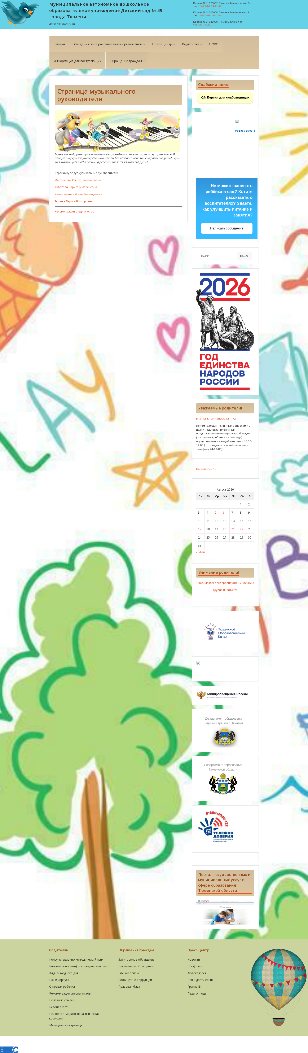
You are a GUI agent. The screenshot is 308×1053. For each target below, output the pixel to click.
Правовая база (129, 986)
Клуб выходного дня (63, 973)
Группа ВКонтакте (225, 590)
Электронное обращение (136, 959)
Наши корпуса (59, 980)
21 (233, 529)
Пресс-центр (162, 44)
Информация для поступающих (77, 61)
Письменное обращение (135, 966)
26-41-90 (204, 15)
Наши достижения (201, 980)
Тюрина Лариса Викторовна (74, 201)
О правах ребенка (62, 986)
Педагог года (197, 993)
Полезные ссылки (61, 1000)
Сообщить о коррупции (135, 980)
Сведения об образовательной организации (108, 44)
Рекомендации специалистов (74, 211)
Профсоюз (195, 966)
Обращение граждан (126, 61)
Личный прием (128, 973)
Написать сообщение (226, 228)
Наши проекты (206, 469)
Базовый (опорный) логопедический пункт (79, 966)
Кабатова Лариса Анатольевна (76, 187)
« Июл (200, 552)
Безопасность (59, 1007)
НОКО (214, 44)
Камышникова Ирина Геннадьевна (78, 194)
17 (199, 529)
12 (216, 521)
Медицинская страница (65, 1025)
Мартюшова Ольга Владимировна (78, 180)
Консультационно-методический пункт (77, 959)
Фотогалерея (197, 973)
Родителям (190, 44)
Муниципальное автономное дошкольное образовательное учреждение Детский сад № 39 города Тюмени (105, 10)
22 (241, 529)
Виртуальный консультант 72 (216, 418)
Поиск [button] (244, 256)
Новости (194, 959)
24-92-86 (216, 6)
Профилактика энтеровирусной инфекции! (225, 583)
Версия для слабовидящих (227, 97)
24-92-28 (204, 6)
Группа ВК (195, 986)
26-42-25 (204, 24)
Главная (60, 44)
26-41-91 (216, 15)
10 (199, 521)
